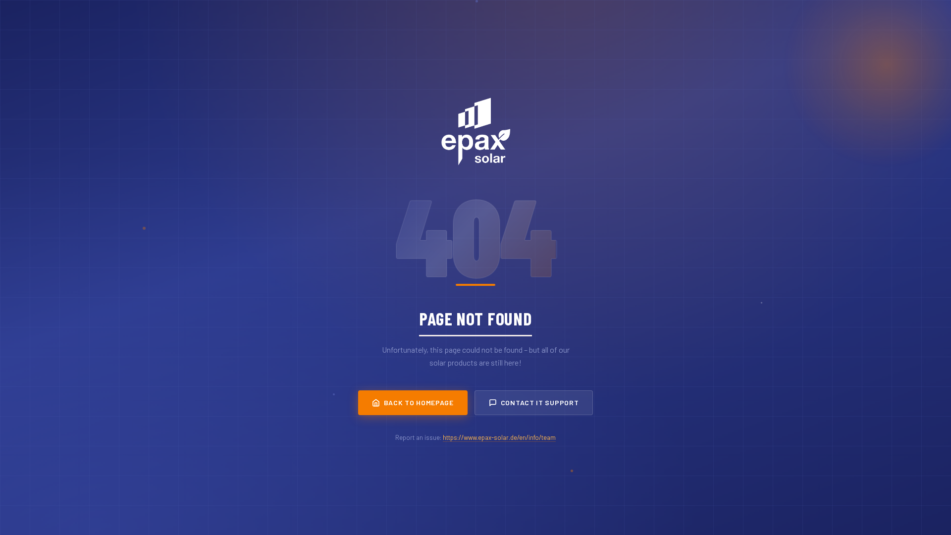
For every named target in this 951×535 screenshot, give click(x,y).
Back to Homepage (419, 402)
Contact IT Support (540, 402)
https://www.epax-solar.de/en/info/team (499, 437)
